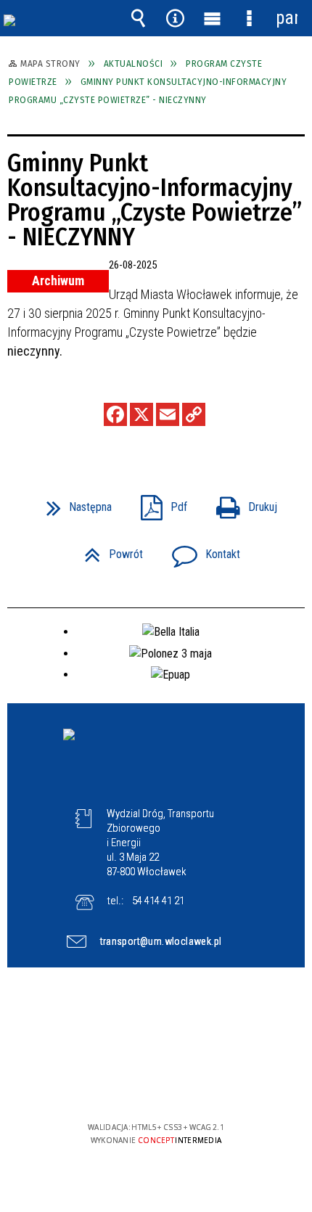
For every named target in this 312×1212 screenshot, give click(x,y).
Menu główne (212, 18)
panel (286, 17)
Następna (73, 502)
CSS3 (155, 1085)
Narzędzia (175, 18)
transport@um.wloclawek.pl (161, 941)
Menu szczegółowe (249, 18)
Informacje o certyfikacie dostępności (156, 1033)
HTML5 (133, 1085)
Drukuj (241, 502)
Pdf (158, 502)
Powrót (108, 550)
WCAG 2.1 (200, 1084)
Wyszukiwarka (138, 18)
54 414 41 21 (158, 900)
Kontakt (200, 550)
